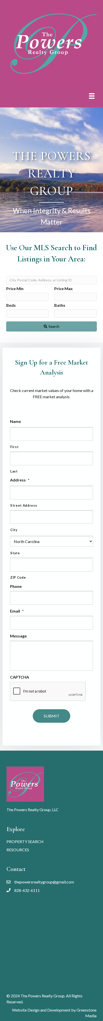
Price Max (63, 288)
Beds (11, 305)
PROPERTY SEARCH (25, 841)
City (14, 530)
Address (20, 479)
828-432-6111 (27, 890)
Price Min (15, 288)
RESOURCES (17, 849)
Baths (59, 305)
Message (18, 635)
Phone (16, 586)
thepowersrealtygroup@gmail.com (44, 881)
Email (17, 611)
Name (15, 421)
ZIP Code (18, 577)
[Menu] (92, 96)
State (15, 553)
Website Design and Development (41, 1010)
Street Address (23, 505)
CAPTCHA (19, 677)
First (14, 447)
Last (14, 471)
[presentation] (48, 691)
